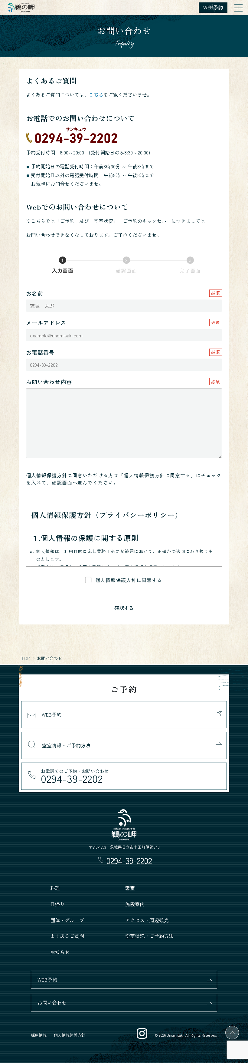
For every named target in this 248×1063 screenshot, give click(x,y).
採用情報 (39, 1035)
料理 (55, 888)
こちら (96, 94)
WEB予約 (47, 979)
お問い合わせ (52, 1002)
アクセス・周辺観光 (147, 920)
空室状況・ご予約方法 (149, 935)
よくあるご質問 (67, 935)
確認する (124, 607)
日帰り (57, 904)
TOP (25, 658)
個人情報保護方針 (69, 1035)
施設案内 (135, 904)
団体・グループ (67, 920)
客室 (130, 888)
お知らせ (60, 951)
